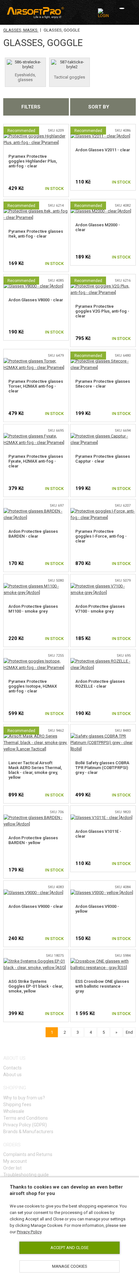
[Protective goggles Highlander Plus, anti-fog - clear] (36, 136)
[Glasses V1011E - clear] (101, 817)
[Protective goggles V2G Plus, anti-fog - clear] (102, 286)
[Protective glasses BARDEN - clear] (36, 511)
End (129, 1032)
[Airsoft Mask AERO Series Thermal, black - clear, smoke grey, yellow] (36, 736)
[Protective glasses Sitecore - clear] (102, 361)
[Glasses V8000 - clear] (33, 286)
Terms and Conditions (25, 1118)
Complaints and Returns (27, 1154)
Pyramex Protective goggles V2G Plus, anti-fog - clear (102, 311)
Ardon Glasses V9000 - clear (35, 906)
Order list (12, 1168)
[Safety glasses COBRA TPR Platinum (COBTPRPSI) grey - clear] (102, 736)
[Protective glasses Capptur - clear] (102, 436)
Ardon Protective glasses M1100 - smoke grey (33, 609)
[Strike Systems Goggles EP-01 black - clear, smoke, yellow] (36, 961)
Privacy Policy (29, 1231)
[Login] (104, 13)
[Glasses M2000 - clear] (100, 211)
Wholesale (13, 1111)
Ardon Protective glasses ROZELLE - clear (100, 684)
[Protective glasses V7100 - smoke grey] (102, 586)
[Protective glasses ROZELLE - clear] (102, 661)
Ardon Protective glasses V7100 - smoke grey (100, 609)
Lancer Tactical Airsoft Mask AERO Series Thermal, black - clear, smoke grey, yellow (35, 770)
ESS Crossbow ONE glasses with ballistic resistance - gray (102, 986)
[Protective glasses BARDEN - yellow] (36, 817)
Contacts (12, 1067)
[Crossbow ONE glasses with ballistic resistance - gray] (102, 961)
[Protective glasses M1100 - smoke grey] (36, 586)
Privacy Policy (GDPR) (25, 1124)
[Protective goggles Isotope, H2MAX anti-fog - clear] (36, 661)
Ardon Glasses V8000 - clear (35, 299)
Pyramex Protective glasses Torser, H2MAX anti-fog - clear (35, 386)
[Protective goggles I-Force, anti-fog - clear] (102, 511)
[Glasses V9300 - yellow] (101, 892)
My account (15, 1161)
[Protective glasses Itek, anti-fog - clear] (36, 211)
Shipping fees (17, 1104)
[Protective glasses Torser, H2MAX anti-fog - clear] (36, 361)
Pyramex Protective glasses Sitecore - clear (102, 384)
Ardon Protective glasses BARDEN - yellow (33, 840)
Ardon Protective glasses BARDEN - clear (33, 534)
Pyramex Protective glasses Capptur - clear (102, 459)
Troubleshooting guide (26, 1174)
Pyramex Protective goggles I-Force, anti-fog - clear (101, 536)
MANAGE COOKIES (69, 1266)
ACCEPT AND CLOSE (69, 1247)
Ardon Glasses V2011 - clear (102, 149)
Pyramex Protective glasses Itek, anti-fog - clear (35, 234)
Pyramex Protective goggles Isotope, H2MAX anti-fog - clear (32, 686)
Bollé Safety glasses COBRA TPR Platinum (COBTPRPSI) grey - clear (102, 767)
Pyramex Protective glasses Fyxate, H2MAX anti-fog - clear (35, 461)
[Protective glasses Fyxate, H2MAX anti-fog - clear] (36, 436)
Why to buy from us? (24, 1097)
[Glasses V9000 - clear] (33, 892)
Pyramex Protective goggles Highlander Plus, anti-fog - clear (32, 161)
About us (12, 1074)
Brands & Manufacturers (28, 1131)
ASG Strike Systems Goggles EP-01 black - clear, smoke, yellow (35, 986)
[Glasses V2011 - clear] (100, 136)
